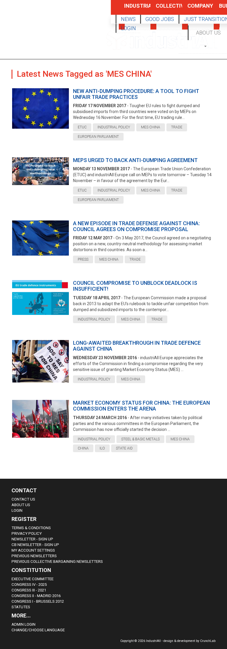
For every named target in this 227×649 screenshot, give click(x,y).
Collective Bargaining (162, 9)
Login (17, 510)
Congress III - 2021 (29, 590)
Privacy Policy (27, 533)
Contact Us (23, 499)
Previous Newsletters (34, 556)
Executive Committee (32, 579)
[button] (206, 45)
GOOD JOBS (159, 19)
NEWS (128, 19)
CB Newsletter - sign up (35, 544)
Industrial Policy (131, 9)
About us (21, 505)
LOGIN (128, 28)
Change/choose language (38, 630)
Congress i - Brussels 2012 (38, 601)
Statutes (21, 607)
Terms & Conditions (31, 528)
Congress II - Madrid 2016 (36, 596)
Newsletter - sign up (32, 539)
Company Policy (194, 9)
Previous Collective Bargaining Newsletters (57, 561)
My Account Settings (33, 550)
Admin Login (23, 624)
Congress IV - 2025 (29, 584)
